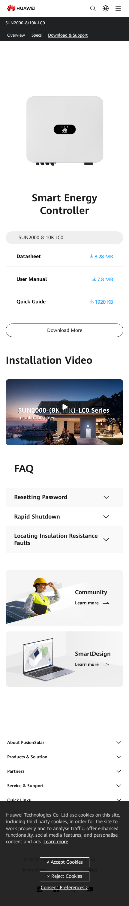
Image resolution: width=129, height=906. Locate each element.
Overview (16, 35)
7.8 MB (105, 279)
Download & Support (68, 35)
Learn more (56, 841)
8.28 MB (103, 256)
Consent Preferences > (64, 887)
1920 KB (104, 302)
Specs (37, 35)
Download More (64, 330)
